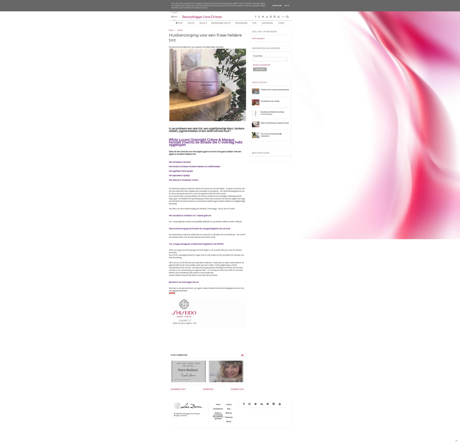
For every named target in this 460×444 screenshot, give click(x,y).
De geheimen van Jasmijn (270, 101)
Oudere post (237, 389)
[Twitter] (263, 16)
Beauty (228, 421)
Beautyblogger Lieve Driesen (202, 17)
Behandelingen (241, 23)
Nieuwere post (178, 389)
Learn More (277, 5)
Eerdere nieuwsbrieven (261, 65)
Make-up (229, 413)
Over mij (190, 23)
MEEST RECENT (259, 82)
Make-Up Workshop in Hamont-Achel (275, 123)
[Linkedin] (267, 16)
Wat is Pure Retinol (181, 379)
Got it (286, 5)
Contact (281, 23)
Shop (254, 23)
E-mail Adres (258, 56)
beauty (180, 30)
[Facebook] (255, 16)
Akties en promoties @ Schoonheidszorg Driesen (218, 415)
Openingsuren (267, 23)
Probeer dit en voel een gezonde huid (275, 89)
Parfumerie (229, 417)
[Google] (259, 16)
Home (179, 23)
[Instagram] (275, 16)
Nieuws (202, 23)
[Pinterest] (271, 16)
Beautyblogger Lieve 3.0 (221, 23)
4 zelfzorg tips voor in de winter (223, 379)
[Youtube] (278, 16)
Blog (228, 409)
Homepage (208, 389)
